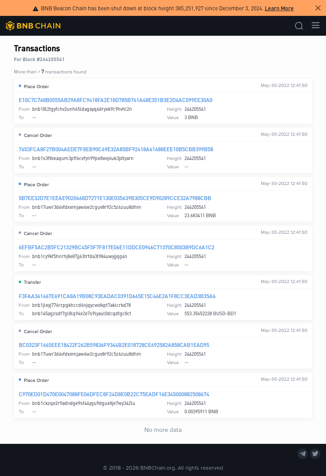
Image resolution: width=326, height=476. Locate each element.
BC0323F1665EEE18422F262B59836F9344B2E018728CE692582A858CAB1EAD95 (114, 345)
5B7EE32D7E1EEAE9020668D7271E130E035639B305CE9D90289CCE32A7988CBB (115, 198)
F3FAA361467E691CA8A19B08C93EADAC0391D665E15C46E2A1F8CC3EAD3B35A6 (117, 296)
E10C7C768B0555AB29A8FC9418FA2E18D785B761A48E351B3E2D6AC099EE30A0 (115, 100)
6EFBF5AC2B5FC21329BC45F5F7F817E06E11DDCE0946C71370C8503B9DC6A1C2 (116, 247)
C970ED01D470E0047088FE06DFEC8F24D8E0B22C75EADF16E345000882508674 (114, 394)
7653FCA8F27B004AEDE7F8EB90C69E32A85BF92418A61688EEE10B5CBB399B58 (116, 149)
